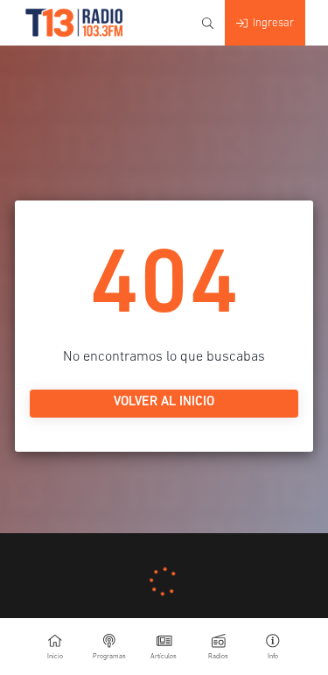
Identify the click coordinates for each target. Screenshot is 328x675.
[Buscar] (207, 23)
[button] (273, 646)
